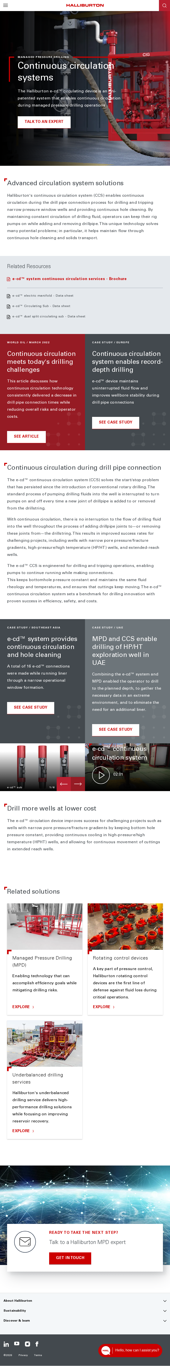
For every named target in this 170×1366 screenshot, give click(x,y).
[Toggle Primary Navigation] (5, 5)
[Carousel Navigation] (71, 784)
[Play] (101, 775)
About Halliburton (18, 1301)
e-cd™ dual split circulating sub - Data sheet (48, 316)
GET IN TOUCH (70, 1258)
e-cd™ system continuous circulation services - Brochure (69, 279)
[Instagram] (27, 1344)
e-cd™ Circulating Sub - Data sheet (41, 306)
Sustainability (15, 1311)
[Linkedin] (6, 1344)
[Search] (164, 5)
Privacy (23, 1355)
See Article (26, 437)
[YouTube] (16, 1344)
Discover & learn (17, 1320)
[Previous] (64, 784)
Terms (38, 1355)
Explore (21, 1007)
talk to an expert (44, 122)
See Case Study (115, 423)
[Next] (78, 784)
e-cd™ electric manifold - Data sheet (42, 296)
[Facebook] (38, 1344)
